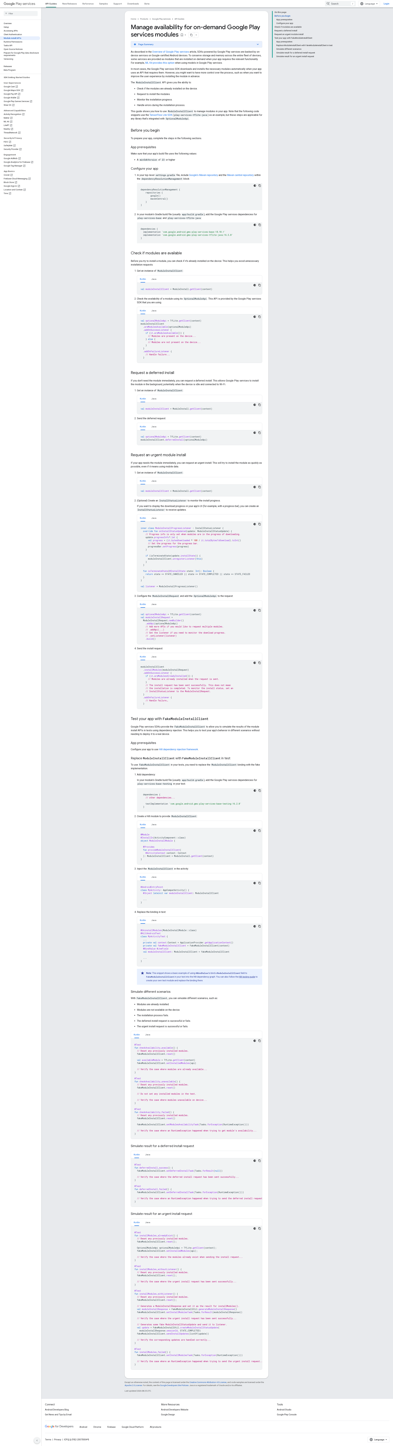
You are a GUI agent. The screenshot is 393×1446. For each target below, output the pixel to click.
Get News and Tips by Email (58, 1414)
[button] (196, 44)
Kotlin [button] (143, 279)
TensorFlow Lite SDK (161, 115)
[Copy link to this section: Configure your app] (161, 169)
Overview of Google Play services (170, 51)
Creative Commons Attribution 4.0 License (207, 1382)
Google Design (168, 1414)
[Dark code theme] (254, 185)
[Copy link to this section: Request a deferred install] (177, 373)
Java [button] (153, 279)
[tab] (143, 279)
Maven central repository (240, 175)
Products (144, 19)
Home (133, 19)
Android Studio (284, 1409)
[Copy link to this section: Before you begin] (163, 131)
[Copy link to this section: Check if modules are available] (185, 253)
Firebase (111, 1427)
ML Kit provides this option (159, 62)
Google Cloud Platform (133, 1427)
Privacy (57, 1439)
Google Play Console (287, 1414)
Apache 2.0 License (133, 1385)
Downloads (133, 3)
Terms (48, 1439)
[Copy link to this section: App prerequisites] (159, 147)
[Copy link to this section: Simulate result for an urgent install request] (195, 1214)
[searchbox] (21, 13)
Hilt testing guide (247, 977)
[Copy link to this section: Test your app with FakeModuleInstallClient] (211, 719)
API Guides (51, 3)
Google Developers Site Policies (174, 1385)
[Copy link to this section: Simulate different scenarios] (174, 992)
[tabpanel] (199, 288)
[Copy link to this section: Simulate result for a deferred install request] (197, 1146)
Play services (25, 4)
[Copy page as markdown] (191, 35)
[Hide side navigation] (37, 1440)
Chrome (97, 1427)
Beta (146, 3)
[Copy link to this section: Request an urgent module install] (189, 455)
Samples (103, 3)
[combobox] (340, 3)
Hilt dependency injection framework (178, 749)
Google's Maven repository (203, 175)
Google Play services (161, 19)
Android (83, 1427)
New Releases (69, 3)
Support (117, 3)
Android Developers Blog (57, 1409)
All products (155, 1427)
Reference (88, 3)
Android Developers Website (174, 1409)
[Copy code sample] (259, 185)
